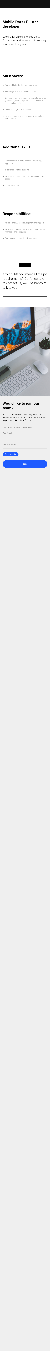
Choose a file (10, 454)
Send (25, 464)
